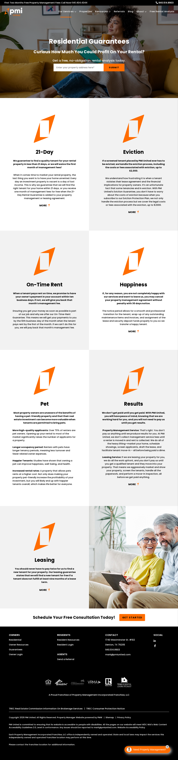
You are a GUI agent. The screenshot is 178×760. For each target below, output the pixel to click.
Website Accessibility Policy (131, 727)
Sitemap (110, 717)
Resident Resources (68, 639)
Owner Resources (19, 644)
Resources (101, 11)
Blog (130, 11)
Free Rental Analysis (162, 11)
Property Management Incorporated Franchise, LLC (100, 694)
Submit (114, 67)
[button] (155, 641)
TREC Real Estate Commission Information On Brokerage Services (46, 708)
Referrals (119, 11)
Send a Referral (65, 659)
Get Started (132, 617)
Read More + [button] (45, 205)
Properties (85, 11)
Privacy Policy (124, 717)
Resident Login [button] (65, 644)
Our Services (66, 11)
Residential (15, 639)
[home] (13, 12)
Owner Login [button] (16, 654)
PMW (99, 717)
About (140, 11)
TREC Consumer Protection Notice (105, 708)
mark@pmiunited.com (118, 654)
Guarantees (15, 649)
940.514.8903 (166, 2)
